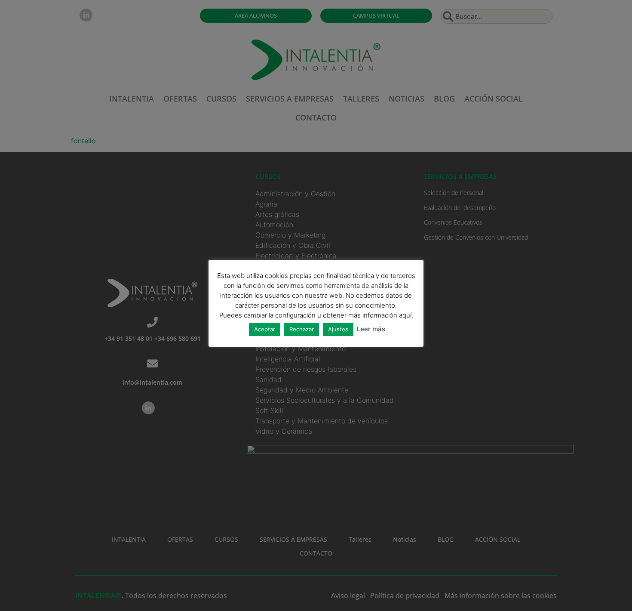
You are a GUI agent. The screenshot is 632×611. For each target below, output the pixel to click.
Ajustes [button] (338, 329)
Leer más (371, 329)
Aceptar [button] (264, 329)
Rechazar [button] (301, 329)
